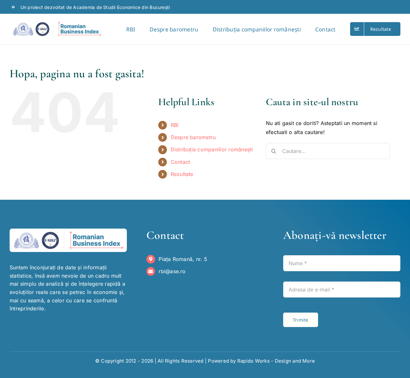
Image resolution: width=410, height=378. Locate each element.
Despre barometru (193, 137)
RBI (175, 125)
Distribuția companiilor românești (212, 149)
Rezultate (182, 174)
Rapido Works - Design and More (276, 361)
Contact (180, 162)
